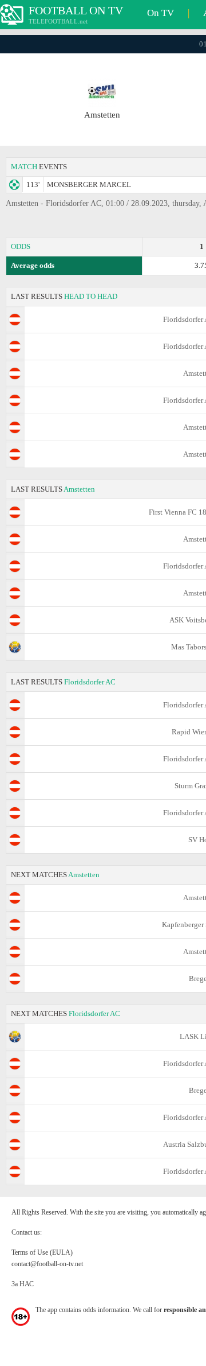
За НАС (22, 1284)
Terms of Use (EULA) (42, 1252)
